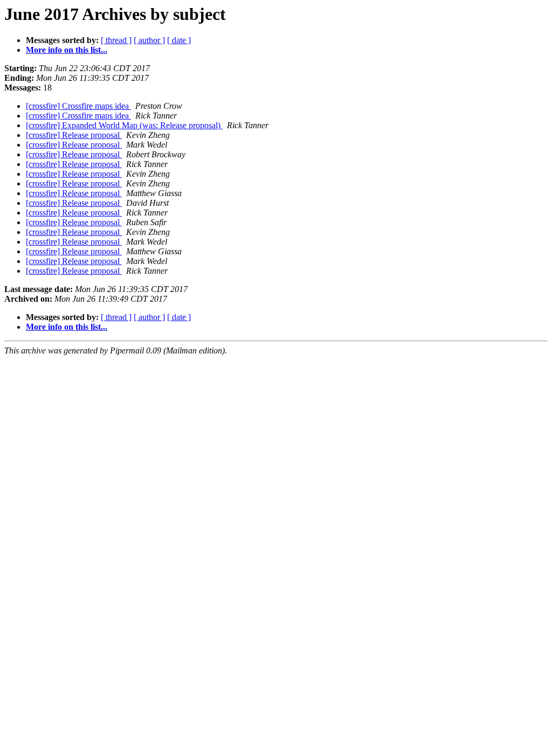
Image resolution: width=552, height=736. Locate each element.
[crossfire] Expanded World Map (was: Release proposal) (124, 125)
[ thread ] (116, 40)
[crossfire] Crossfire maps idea (78, 105)
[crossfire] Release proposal (74, 135)
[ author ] (149, 40)
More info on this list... (66, 49)
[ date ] (179, 40)
